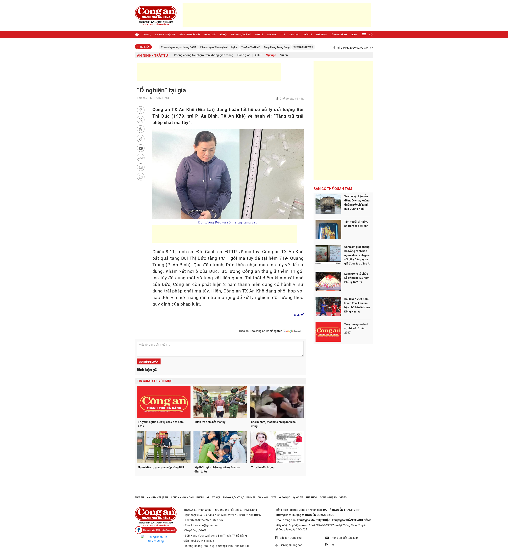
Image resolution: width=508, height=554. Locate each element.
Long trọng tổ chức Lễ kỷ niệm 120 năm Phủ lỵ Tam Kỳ (356, 278)
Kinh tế (259, 34)
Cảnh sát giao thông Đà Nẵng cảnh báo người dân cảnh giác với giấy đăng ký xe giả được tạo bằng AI (357, 255)
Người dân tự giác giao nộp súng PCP (161, 467)
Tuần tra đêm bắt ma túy (209, 422)
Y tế (282, 34)
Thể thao (321, 34)
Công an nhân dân (189, 34)
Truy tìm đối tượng (262, 467)
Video (354, 34)
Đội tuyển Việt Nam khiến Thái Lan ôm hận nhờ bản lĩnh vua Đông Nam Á (357, 305)
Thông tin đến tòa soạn (344, 537)
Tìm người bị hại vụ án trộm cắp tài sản (356, 223)
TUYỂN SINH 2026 (284, 47)
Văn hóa (271, 34)
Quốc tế (307, 34)
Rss (332, 544)
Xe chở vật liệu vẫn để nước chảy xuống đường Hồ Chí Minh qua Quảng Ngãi (356, 202)
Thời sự (146, 34)
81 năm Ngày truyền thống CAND (160, 47)
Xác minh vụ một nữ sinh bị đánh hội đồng (273, 424)
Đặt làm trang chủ (291, 537)
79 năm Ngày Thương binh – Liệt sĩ (200, 47)
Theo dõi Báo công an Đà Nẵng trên (261, 331)
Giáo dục (294, 34)
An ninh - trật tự (165, 34)
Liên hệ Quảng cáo (291, 545)
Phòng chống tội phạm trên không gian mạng (203, 55)
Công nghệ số (339, 34)
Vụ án (284, 55)
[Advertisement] (277, 15)
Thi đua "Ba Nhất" (232, 47)
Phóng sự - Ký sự (241, 34)
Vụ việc (271, 55)
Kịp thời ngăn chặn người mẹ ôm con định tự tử (217, 469)
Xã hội (223, 34)
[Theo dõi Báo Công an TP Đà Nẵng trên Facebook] (156, 530)
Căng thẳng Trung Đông (258, 47)
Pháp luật (210, 34)
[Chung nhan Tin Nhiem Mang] (156, 539)
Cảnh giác (243, 55)
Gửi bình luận (149, 361)
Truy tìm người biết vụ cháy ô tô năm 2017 (161, 424)
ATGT (258, 55)
